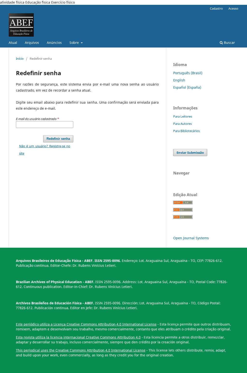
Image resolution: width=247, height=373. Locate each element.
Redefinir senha (58, 138)
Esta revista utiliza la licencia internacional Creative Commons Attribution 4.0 (78, 337)
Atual (13, 42)
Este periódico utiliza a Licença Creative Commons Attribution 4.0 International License (86, 324)
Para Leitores (182, 116)
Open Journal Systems (191, 238)
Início (20, 58)
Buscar (229, 42)
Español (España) (187, 87)
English (179, 80)
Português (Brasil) (187, 73)
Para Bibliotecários (186, 131)
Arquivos (32, 42)
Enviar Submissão (190, 152)
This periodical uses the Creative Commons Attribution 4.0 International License (80, 350)
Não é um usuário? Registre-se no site (44, 149)
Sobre (74, 42)
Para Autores (182, 123)
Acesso (233, 8)
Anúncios (54, 42)
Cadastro (216, 8)
